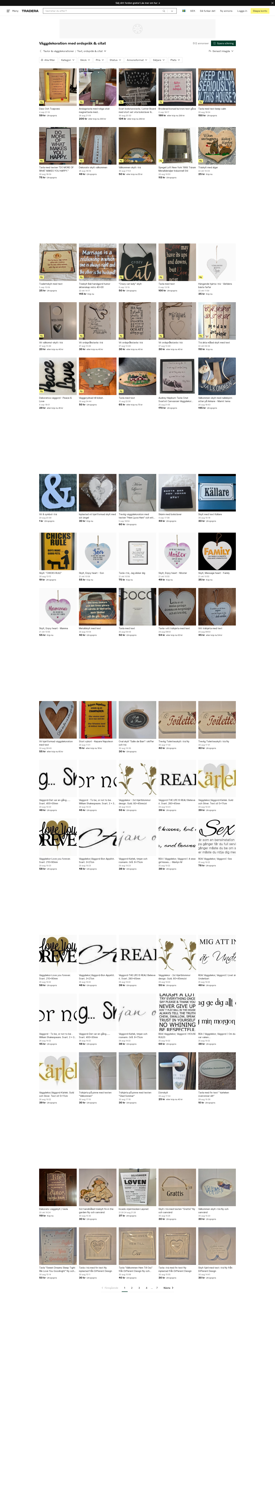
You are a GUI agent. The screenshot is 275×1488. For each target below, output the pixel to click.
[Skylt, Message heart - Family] (217, 551)
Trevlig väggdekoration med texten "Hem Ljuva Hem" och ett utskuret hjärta (136, 516)
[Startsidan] (30, 11)
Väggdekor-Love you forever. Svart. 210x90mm (55, 860)
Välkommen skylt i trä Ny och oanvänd (213, 1211)
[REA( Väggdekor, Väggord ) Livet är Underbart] (217, 953)
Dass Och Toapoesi (49, 108)
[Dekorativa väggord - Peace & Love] (58, 376)
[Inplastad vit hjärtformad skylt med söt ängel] (97, 492)
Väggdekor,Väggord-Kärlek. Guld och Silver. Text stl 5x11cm (215, 802)
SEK (192, 11)
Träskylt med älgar (208, 167)
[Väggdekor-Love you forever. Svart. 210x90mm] (58, 837)
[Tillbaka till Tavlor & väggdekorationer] (40, 51)
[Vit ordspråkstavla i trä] (97, 321)
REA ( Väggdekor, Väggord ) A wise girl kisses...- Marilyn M (177, 860)
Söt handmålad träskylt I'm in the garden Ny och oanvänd (96, 1211)
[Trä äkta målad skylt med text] (217, 321)
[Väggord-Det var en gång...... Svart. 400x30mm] (58, 778)
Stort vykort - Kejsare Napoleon (96, 741)
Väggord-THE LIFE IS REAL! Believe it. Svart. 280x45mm (177, 802)
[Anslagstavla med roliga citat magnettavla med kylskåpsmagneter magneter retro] (97, 87)
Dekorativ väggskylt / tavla (53, 1209)
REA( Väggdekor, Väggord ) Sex (215, 858)
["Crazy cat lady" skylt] (137, 262)
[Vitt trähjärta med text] (217, 607)
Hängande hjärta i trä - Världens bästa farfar (215, 285)
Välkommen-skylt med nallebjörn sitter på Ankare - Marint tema (215, 399)
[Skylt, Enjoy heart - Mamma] (58, 607)
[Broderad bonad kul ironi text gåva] (177, 87)
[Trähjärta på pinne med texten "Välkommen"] (97, 1071)
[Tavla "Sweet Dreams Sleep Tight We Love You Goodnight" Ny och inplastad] (58, 1246)
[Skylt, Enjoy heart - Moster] (177, 551)
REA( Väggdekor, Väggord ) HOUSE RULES (177, 1036)
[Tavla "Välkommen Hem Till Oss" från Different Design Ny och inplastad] (137, 1246)
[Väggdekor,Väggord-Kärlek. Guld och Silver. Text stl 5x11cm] (217, 778)
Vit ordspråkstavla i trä (91, 342)
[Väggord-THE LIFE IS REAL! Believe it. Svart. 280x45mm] (177, 778)
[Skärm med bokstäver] (177, 492)
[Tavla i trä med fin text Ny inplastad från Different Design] (97, 1246)
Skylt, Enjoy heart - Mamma (53, 628)
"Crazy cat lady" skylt (130, 283)
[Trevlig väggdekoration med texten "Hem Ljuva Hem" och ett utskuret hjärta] (137, 492)
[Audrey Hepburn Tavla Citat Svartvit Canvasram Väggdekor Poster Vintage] (177, 376)
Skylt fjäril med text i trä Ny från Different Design (215, 1269)
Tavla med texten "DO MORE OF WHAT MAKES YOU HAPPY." (56, 169)
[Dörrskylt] (177, 1071)
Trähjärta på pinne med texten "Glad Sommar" (135, 1094)
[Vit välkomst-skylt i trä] (58, 321)
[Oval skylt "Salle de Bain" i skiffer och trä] (137, 720)
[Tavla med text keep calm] (217, 87)
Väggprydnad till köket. (91, 397)
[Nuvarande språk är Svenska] (184, 11)
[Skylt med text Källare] (217, 492)
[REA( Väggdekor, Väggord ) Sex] (217, 837)
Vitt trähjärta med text (210, 628)
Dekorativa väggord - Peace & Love (55, 399)
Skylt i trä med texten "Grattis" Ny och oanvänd (177, 1211)
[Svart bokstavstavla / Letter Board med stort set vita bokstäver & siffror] (137, 87)
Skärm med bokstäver (170, 514)
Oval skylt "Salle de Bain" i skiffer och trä (136, 743)
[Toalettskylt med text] (58, 262)
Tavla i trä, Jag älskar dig (132, 573)
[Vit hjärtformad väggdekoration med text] (58, 720)
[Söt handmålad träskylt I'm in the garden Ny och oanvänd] (97, 1187)
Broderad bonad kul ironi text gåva (177, 108)
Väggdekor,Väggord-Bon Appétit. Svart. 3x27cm (97, 860)
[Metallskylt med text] (97, 607)
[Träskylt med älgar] (217, 146)
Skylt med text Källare (210, 514)
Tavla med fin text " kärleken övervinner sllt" (213, 1094)
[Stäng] (272, 3)
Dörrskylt (163, 1092)
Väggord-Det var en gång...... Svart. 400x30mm (54, 802)
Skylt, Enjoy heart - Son (91, 573)
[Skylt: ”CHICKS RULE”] (58, 551)
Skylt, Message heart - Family (214, 573)
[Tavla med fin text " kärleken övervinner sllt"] (217, 1071)
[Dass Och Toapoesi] (58, 87)
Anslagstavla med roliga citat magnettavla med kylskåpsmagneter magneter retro (97, 110)
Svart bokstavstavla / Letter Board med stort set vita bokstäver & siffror (137, 110)
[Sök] (163, 11)
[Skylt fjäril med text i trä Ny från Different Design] (217, 1246)
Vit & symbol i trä (48, 514)
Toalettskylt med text (51, 283)
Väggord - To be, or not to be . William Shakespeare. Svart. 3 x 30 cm (97, 802)
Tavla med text (167, 283)
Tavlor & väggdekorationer (58, 51)
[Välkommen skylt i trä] (137, 146)
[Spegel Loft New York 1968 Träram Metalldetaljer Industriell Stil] (177, 146)
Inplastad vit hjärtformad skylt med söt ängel (97, 516)
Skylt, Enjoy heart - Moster (173, 573)
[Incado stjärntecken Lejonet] (137, 1187)
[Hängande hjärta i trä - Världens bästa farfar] (217, 262)
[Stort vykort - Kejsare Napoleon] (97, 720)
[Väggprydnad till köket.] (97, 376)
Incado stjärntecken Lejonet (134, 1209)
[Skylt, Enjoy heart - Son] (97, 551)
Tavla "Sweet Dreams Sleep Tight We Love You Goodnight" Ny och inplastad (57, 1269)
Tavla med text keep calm (212, 108)
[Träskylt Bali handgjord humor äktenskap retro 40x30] (97, 262)
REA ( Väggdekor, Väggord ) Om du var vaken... (216, 1036)
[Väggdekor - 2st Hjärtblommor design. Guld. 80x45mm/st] (137, 778)
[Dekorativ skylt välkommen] (97, 146)
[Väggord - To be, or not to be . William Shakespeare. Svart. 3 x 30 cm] (97, 778)
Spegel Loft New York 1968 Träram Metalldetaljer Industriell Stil (177, 169)
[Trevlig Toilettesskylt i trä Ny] (177, 720)
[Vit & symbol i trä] (58, 492)
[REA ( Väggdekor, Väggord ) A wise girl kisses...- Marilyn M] (177, 837)
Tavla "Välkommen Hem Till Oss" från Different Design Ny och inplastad (135, 1269)
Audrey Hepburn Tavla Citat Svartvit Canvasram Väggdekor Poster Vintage (175, 399)
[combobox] (105, 11)
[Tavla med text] (177, 262)
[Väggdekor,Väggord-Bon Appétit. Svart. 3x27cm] (97, 837)
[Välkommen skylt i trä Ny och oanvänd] (217, 1187)
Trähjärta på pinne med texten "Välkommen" (95, 1094)
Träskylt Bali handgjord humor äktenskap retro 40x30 (94, 285)
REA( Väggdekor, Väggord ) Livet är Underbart (217, 977)
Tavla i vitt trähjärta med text (174, 628)
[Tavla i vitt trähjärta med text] (177, 607)
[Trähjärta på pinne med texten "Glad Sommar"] (137, 1071)
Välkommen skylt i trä (130, 167)
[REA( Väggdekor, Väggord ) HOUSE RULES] (177, 1012)
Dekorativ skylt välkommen (93, 167)
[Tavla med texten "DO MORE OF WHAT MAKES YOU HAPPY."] (58, 146)
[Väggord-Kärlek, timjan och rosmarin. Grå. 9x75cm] (137, 837)
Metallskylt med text (90, 628)
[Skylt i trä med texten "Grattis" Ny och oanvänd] (177, 1187)
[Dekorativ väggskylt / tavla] (58, 1187)
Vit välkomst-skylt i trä (51, 342)
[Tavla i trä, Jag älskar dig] (137, 551)
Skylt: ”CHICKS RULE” (50, 573)
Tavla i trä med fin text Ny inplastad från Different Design (95, 1269)
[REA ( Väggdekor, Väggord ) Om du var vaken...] (217, 1012)
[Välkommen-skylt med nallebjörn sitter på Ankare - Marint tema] (217, 376)
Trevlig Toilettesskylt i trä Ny (174, 741)
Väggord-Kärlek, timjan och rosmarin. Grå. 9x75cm (133, 860)
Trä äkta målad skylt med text (214, 342)
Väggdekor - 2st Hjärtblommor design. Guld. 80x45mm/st (135, 802)
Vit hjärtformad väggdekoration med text (56, 743)
